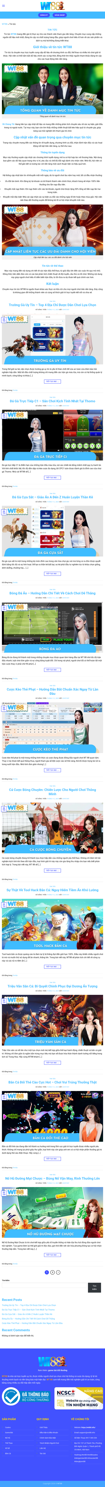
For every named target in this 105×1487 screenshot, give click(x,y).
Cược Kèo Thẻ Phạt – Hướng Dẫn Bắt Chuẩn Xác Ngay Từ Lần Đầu (32, 1323)
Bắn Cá (8, 1453)
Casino (8, 1427)
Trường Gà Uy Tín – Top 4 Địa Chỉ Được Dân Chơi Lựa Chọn (52, 305)
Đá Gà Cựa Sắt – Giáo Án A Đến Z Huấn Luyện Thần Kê (52, 497)
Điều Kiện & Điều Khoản (49, 1433)
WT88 (4, 24)
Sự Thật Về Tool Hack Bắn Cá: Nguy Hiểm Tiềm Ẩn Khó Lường (52, 890)
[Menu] (3, 6)
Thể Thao (9, 1443)
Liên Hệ (43, 1448)
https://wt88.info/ (88, 1427)
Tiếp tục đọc (52, 381)
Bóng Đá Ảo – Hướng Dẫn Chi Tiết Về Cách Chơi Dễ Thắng (52, 593)
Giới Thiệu (44, 1427)
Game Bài (9, 1433)
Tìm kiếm (5, 1280)
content (65, 309)
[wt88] (52, 5)
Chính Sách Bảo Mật (48, 1438)
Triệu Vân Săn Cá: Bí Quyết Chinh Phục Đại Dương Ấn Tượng (52, 986)
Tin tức (53, 301)
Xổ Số (7, 1448)
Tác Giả (43, 1453)
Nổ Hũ (7, 1438)
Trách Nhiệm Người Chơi (49, 1443)
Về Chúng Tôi (8, 124)
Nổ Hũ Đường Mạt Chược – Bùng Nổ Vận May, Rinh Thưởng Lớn (52, 1178)
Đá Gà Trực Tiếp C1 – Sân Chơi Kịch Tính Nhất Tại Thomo (52, 401)
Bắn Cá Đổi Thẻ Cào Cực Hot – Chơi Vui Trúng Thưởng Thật (52, 1082)
